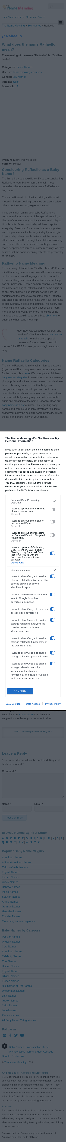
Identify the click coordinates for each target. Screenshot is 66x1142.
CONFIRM (20, 691)
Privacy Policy (53, 703)
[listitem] (33, 501)
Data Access (33, 703)
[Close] (59, 438)
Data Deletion (13, 703)
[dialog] (33, 571)
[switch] (52, 509)
